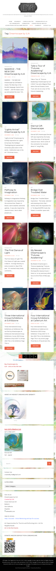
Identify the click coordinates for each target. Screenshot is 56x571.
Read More (9, 97)
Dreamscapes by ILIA (41, 21)
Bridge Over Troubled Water (39, 191)
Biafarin (7, 504)
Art (5, 127)
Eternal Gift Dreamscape (37, 127)
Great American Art (11, 502)
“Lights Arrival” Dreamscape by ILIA (15, 130)
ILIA (14, 77)
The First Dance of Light (14, 251)
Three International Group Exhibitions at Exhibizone (14, 318)
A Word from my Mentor (39, 23)
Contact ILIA (47, 25)
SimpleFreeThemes (26, 568)
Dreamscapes (8, 66)
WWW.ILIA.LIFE (11, 564)
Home (10, 21)
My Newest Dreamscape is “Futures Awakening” (38, 254)
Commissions (26, 23)
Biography (17, 21)
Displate (7, 509)
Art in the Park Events (11, 528)
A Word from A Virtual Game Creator (16, 25)
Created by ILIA (9, 499)
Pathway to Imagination (11, 191)
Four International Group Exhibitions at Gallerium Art (40, 318)
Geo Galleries (9, 506)
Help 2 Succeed (9, 518)
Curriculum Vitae (28, 21)
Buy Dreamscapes (15, 23)
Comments (38, 25)
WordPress (38, 568)
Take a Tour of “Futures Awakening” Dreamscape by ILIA (41, 69)
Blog (31, 25)
